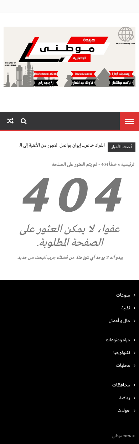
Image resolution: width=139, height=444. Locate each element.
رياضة (124, 398)
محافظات (121, 385)
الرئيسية (128, 165)
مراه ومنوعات (118, 340)
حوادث (124, 411)
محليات (123, 366)
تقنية (126, 308)
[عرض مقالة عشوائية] (10, 121)
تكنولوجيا (121, 353)
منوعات (123, 295)
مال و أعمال (119, 321)
